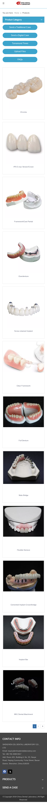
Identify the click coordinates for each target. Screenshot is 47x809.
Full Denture (23, 440)
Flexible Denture (23, 550)
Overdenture (24, 276)
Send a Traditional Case (20, 27)
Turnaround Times (20, 43)
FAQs (20, 59)
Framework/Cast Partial (23, 221)
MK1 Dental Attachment (23, 714)
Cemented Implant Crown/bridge (23, 605)
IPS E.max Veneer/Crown (24, 167)
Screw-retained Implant (23, 331)
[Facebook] (5, 772)
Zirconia (23, 112)
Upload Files (20, 51)
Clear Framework (23, 386)
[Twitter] (10, 772)
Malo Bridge (23, 495)
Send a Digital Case (20, 35)
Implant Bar (23, 659)
